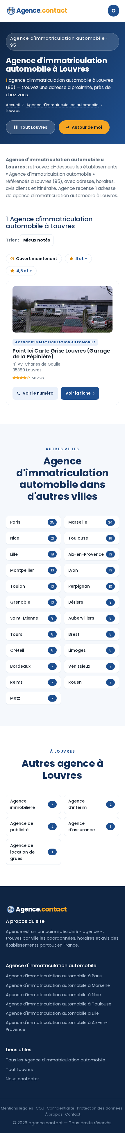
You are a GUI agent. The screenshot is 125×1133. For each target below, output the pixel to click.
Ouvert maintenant (36, 259)
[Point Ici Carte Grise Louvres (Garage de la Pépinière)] (62, 309)
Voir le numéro (38, 393)
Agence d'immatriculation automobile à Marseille (58, 985)
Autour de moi (87, 127)
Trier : (13, 240)
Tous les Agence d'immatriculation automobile (55, 1060)
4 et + (81, 259)
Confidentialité (60, 1108)
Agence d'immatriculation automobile (62, 105)
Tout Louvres (33, 127)
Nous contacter (22, 1079)
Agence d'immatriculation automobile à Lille (52, 1013)
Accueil (13, 105)
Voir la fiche (78, 393)
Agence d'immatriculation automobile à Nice (53, 995)
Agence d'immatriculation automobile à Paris (54, 976)
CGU (40, 1108)
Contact (72, 1114)
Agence (41, 10)
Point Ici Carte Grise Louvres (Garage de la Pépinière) (61, 353)
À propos (54, 1114)
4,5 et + (24, 271)
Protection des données (100, 1108)
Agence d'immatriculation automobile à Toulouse (58, 1004)
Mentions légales (17, 1108)
